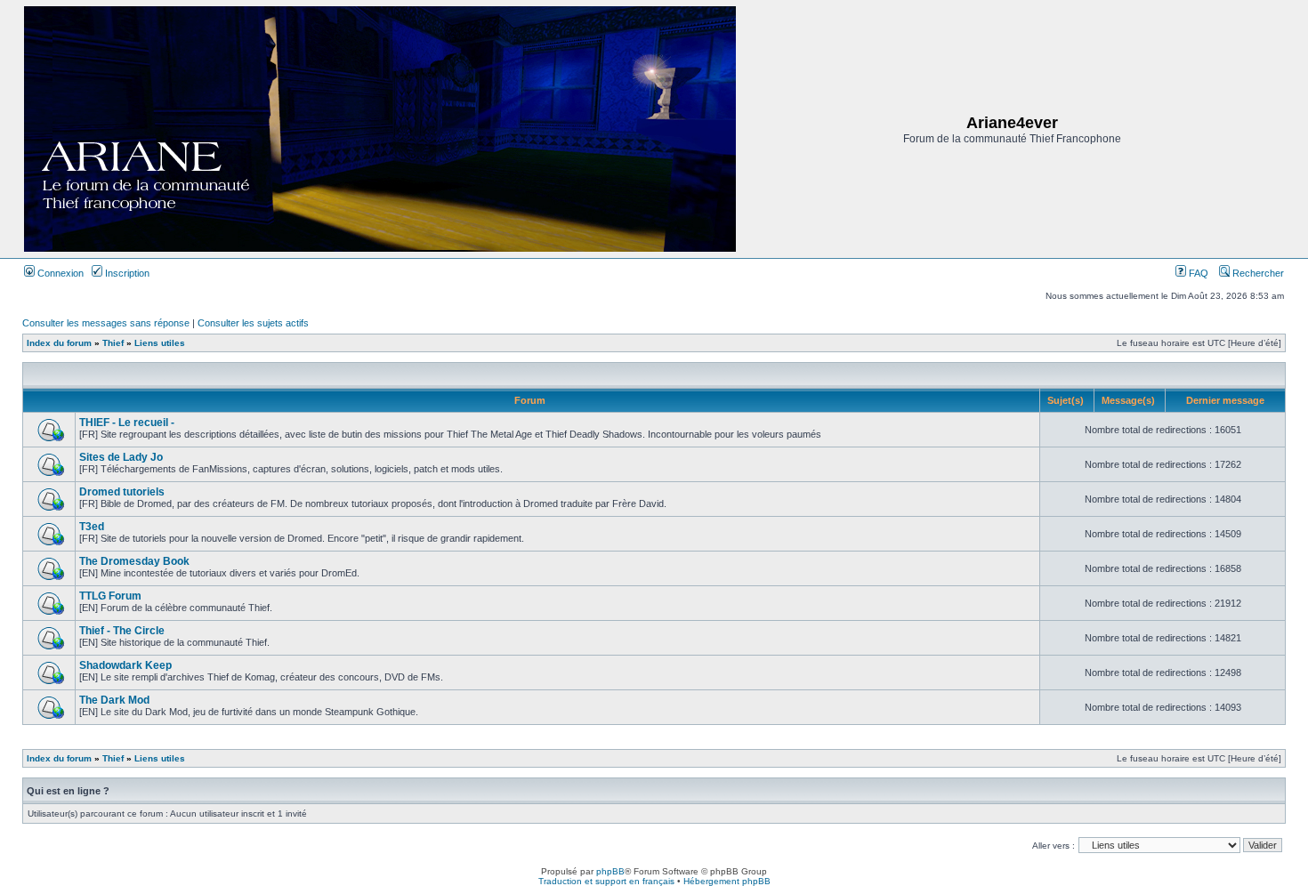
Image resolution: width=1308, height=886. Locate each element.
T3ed (91, 526)
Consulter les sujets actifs (253, 323)
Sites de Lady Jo (121, 457)
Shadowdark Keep (125, 665)
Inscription (125, 273)
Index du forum (59, 343)
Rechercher (1257, 273)
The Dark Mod (114, 700)
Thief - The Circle (122, 630)
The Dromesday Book (134, 561)
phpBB (610, 871)
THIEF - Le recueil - (126, 422)
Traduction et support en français (606, 881)
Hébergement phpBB (727, 881)
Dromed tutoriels (122, 492)
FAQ (1197, 273)
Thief (113, 343)
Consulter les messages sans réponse (106, 323)
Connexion (59, 273)
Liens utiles (159, 343)
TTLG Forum (110, 596)
